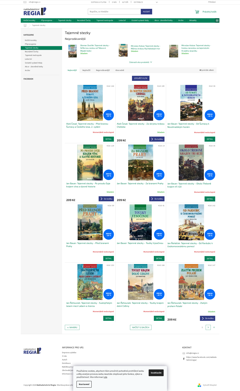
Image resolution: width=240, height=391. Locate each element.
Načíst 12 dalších (140, 327)
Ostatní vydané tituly (33, 63)
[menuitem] (29, 20)
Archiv (27, 70)
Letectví (28, 59)
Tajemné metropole (33, 55)
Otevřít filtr (140, 78)
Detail (108, 139)
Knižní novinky (31, 40)
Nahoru (73, 327)
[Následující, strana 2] (208, 327)
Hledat (146, 11)
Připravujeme (30, 44)
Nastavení (84, 384)
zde (105, 377)
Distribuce (138, 2)
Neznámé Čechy (31, 51)
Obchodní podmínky (70, 370)
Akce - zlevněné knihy (34, 66)
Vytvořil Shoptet (210, 385)
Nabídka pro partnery (71, 367)
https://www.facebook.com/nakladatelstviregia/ (201, 358)
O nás (114, 2)
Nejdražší (86, 70)
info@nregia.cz (192, 353)
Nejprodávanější (103, 70)
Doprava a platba (98, 2)
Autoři (125, 2)
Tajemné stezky (31, 48)
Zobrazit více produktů (139, 62)
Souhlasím (156, 372)
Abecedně (119, 70)
